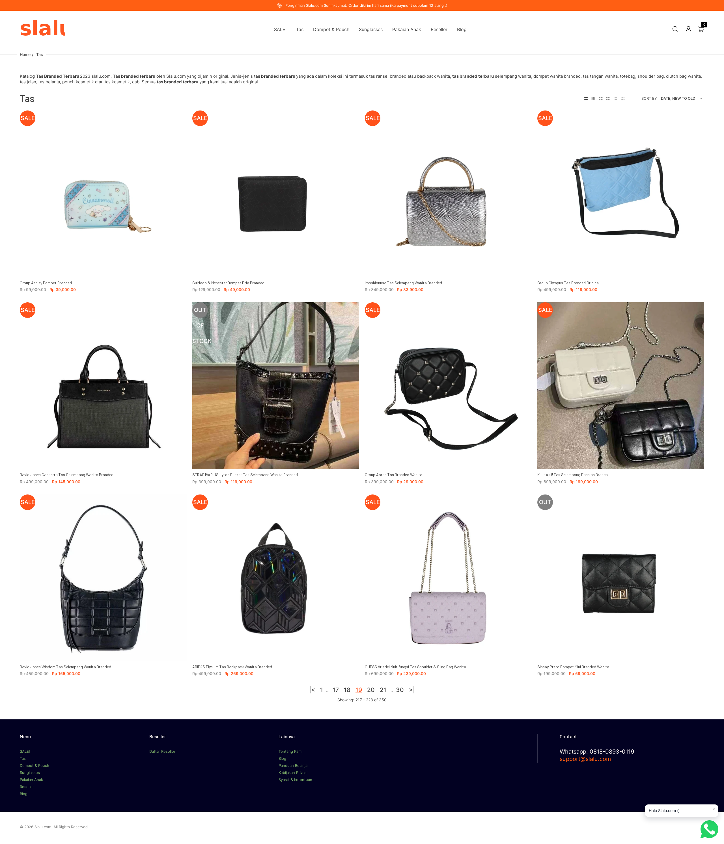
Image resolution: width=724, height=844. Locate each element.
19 (358, 689)
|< (312, 689)
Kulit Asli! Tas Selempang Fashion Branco (572, 474)
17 (336, 689)
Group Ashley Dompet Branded (46, 282)
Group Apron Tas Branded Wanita (393, 474)
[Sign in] (688, 29)
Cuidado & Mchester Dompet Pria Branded (228, 282)
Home (25, 54)
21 (383, 689)
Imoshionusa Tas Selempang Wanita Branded (403, 282)
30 (400, 689)
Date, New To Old (678, 98)
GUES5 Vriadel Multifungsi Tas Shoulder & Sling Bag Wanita (415, 666)
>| (412, 689)
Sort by (649, 98)
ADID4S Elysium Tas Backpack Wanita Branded (232, 666)
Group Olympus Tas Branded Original (568, 282)
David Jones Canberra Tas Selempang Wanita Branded (66, 474)
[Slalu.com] (42, 29)
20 (371, 689)
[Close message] (714, 809)
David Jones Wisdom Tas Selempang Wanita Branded (65, 666)
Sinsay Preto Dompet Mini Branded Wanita (573, 666)
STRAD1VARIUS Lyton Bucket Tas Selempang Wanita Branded (245, 474)
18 (347, 689)
